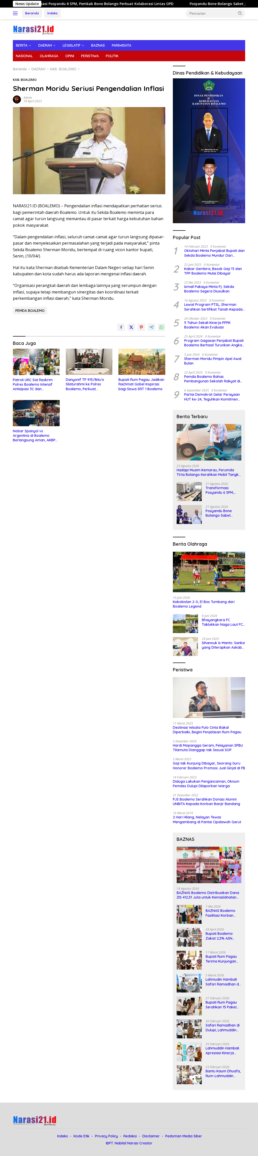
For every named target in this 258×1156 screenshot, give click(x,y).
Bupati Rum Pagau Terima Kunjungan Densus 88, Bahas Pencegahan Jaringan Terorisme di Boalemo (222, 958)
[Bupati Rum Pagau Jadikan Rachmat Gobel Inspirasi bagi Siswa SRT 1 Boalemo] (141, 362)
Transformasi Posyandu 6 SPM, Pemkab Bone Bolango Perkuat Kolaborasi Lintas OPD (220, 490)
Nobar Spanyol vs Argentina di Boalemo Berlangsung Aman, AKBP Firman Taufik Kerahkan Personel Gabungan (34, 436)
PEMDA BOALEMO (30, 310)
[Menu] (16, 13)
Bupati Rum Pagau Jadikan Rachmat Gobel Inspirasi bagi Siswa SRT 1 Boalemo (141, 384)
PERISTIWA (90, 56)
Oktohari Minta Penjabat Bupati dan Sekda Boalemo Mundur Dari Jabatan (214, 252)
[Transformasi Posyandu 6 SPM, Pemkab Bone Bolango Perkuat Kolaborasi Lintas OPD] (189, 491)
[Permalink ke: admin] (17, 99)
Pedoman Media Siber (183, 1136)
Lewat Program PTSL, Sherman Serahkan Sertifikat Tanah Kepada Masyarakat (213, 306)
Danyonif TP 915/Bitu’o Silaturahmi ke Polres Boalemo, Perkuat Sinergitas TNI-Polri (85, 384)
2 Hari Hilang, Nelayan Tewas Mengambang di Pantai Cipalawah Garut (207, 819)
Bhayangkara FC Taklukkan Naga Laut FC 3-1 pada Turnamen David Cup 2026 (223, 622)
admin (27, 97)
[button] (240, 13)
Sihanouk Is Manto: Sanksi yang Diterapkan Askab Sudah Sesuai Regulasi (223, 645)
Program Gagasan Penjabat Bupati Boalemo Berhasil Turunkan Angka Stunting (214, 342)
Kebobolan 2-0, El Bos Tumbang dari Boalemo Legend (204, 604)
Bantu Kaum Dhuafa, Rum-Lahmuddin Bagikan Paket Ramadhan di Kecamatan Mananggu (223, 1073)
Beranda (32, 13)
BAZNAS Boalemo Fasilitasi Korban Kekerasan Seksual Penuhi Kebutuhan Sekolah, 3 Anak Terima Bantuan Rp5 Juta (223, 912)
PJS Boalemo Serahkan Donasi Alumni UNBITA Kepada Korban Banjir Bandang (206, 801)
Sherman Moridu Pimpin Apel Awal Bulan (212, 361)
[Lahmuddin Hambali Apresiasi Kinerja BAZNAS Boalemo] (189, 1051)
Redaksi (130, 1136)
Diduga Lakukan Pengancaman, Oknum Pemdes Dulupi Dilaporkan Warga (206, 783)
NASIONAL (24, 56)
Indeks (52, 13)
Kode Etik (81, 1136)
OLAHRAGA (49, 56)
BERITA (21, 45)
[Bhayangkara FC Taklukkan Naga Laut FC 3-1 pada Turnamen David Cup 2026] (185, 623)
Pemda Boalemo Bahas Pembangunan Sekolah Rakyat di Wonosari (212, 378)
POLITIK (112, 56)
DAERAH (45, 45)
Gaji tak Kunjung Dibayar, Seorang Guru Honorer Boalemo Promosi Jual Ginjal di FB (209, 765)
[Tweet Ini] (131, 327)
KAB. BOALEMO (25, 79)
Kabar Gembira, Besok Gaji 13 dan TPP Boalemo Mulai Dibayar (213, 271)
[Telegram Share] (151, 327)
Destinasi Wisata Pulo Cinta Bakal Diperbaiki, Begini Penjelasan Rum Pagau (207, 729)
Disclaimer (151, 1136)
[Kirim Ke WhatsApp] (161, 327)
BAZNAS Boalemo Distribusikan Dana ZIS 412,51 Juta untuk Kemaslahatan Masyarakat (208, 895)
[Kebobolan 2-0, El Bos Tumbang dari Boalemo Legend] (209, 572)
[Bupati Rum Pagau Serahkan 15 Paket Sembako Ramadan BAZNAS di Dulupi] (189, 1006)
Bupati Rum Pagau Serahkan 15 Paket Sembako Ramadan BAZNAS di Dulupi (222, 1004)
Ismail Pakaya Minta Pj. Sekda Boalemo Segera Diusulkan (209, 288)
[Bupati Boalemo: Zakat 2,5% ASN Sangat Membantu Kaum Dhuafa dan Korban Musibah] (189, 937)
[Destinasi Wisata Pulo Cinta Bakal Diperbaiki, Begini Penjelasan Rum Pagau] (209, 697)
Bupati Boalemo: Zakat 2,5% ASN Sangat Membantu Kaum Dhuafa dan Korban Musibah (221, 935)
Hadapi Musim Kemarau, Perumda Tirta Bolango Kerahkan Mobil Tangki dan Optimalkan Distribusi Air (208, 472)
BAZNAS (98, 45)
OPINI (69, 56)
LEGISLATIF (71, 45)
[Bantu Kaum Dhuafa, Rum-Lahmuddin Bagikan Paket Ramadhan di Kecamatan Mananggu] (189, 1074)
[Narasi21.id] (34, 29)
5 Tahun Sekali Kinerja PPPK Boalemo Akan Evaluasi (207, 324)
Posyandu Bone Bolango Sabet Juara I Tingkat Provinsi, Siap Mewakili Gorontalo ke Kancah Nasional (222, 513)
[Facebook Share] (121, 327)
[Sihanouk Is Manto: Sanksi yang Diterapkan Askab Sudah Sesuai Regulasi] (185, 646)
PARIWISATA (121, 45)
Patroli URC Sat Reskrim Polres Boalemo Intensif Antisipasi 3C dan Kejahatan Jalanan (33, 384)
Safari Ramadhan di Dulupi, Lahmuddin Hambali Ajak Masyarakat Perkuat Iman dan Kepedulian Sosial (223, 1027)
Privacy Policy (106, 1136)
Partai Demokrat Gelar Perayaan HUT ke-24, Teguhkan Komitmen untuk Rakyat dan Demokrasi (212, 396)
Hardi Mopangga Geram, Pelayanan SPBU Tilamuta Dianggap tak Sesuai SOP (208, 747)
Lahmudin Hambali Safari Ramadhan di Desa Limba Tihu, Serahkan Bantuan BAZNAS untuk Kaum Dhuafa (223, 981)
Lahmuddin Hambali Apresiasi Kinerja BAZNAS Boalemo (222, 1050)
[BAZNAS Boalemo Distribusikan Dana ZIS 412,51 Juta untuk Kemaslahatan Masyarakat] (209, 865)
